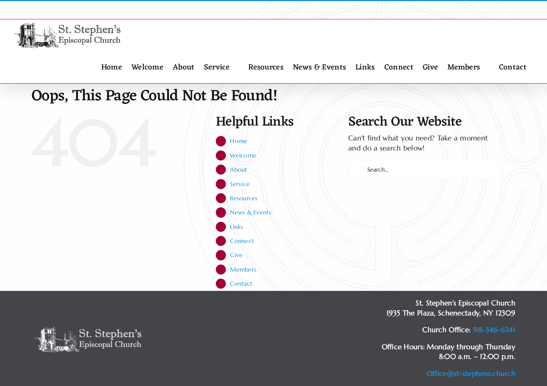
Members (243, 269)
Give (236, 255)
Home (238, 141)
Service (240, 184)
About (238, 169)
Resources (244, 198)
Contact (241, 283)
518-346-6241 (494, 329)
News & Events (250, 212)
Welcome (243, 155)
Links (236, 226)
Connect (242, 240)
